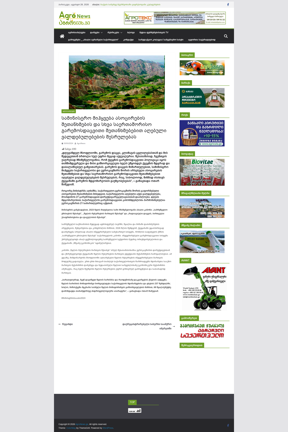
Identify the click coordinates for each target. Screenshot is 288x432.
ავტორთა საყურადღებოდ (202, 39)
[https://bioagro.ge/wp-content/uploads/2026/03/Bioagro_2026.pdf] (202, 62)
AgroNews (81, 143)
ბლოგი (131, 32)
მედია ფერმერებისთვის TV (154, 32)
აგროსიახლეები (76, 32)
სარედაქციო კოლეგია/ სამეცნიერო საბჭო (160, 39)
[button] (101, 32)
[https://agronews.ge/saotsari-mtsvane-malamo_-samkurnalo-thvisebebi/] (202, 232)
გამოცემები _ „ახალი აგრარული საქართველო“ (93, 39)
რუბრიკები (113, 32)
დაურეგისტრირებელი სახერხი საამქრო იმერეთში (147, 326)
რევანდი (67, 324)
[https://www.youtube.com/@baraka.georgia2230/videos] (202, 90)
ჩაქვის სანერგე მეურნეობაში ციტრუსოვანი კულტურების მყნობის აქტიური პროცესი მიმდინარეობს (130, 6)
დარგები (94, 32)
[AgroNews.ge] (62, 36)
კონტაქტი (128, 39)
